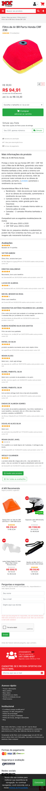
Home (3, 17)
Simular (39, 130)
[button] (35, 4)
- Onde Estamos (7, 699)
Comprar (23, 112)
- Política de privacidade (9, 713)
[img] (43, 11)
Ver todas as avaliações (16, 479)
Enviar (5, 635)
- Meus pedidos (7, 691)
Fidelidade (19, 715)
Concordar (39, 782)
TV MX (12, 711)
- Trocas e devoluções (9, 689)
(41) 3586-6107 (27, 656)
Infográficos (19, 711)
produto (24, 181)
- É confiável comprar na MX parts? (13, 709)
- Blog (4, 720)
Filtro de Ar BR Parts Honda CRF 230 (14, 19)
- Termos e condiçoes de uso (11, 697)
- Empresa (5, 711)
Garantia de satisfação (11, 138)
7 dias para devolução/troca (13, 142)
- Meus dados (6, 693)
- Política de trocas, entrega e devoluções (15, 717)
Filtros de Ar (22, 17)
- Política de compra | (9, 715)
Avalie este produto (14, 473)
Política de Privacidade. (18, 788)
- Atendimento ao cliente (10, 695)
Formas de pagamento (11, 146)
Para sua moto (11, 17)
